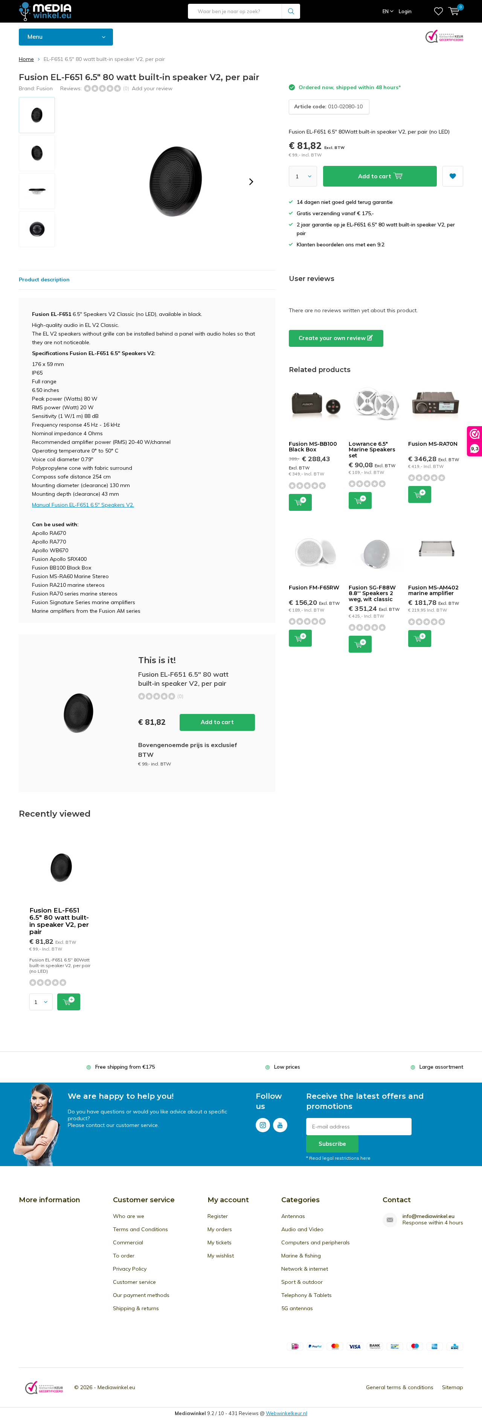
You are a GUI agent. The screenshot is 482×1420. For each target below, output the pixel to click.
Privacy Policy (129, 1268)
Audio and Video (302, 1229)
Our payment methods (141, 1295)
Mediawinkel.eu (116, 1387)
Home (26, 59)
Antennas (293, 1216)
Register (217, 1216)
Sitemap (452, 1387)
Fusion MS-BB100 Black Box (313, 446)
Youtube (280, 1125)
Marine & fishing (301, 1255)
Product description (44, 279)
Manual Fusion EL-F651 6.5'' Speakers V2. (83, 504)
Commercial (128, 1242)
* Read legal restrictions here (338, 1158)
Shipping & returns (136, 1308)
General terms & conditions (399, 1387)
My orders (219, 1229)
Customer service (134, 1282)
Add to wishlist (452, 176)
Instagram (263, 1125)
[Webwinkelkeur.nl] (44, 1387)
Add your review (152, 88)
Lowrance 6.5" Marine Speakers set (372, 449)
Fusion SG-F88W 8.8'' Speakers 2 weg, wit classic (372, 593)
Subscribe (332, 1143)
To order (123, 1255)
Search (291, 11)
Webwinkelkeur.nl (286, 1413)
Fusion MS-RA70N (433, 443)
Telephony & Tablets (306, 1295)
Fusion (45, 88)
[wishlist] (438, 11)
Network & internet (304, 1268)
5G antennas (297, 1308)
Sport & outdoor (302, 1282)
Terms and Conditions (140, 1229)
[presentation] (251, 182)
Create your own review (333, 338)
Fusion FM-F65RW (314, 587)
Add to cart (217, 722)
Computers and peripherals (315, 1242)
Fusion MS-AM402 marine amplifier (433, 590)
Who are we (128, 1216)
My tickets (219, 1242)
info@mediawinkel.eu (429, 1216)
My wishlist (220, 1255)
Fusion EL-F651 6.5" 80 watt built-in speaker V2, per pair (59, 921)
